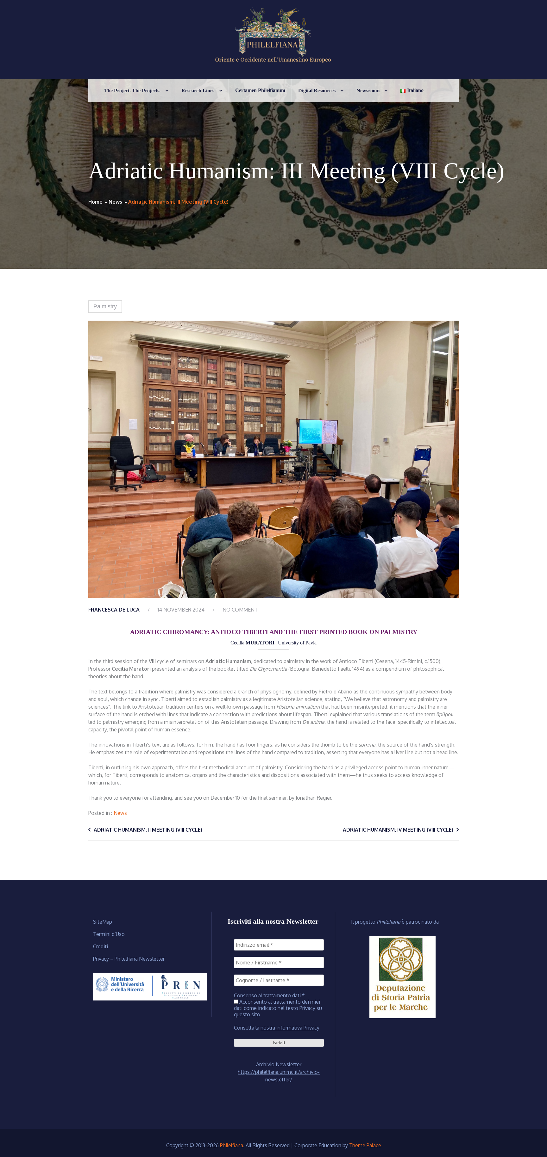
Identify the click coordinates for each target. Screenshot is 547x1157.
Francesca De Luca (114, 609)
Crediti (100, 946)
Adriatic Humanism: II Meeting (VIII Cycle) (148, 830)
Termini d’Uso (109, 934)
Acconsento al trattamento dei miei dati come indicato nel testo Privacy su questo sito (278, 1008)
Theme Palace (365, 1145)
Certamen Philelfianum (260, 90)
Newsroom (368, 90)
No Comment (240, 609)
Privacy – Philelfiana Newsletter (129, 959)
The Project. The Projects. (132, 90)
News (120, 813)
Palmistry (105, 306)
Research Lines (197, 90)
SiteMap (102, 922)
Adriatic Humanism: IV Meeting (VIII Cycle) (398, 830)
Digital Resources (317, 90)
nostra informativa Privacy (290, 1028)
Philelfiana (231, 1145)
